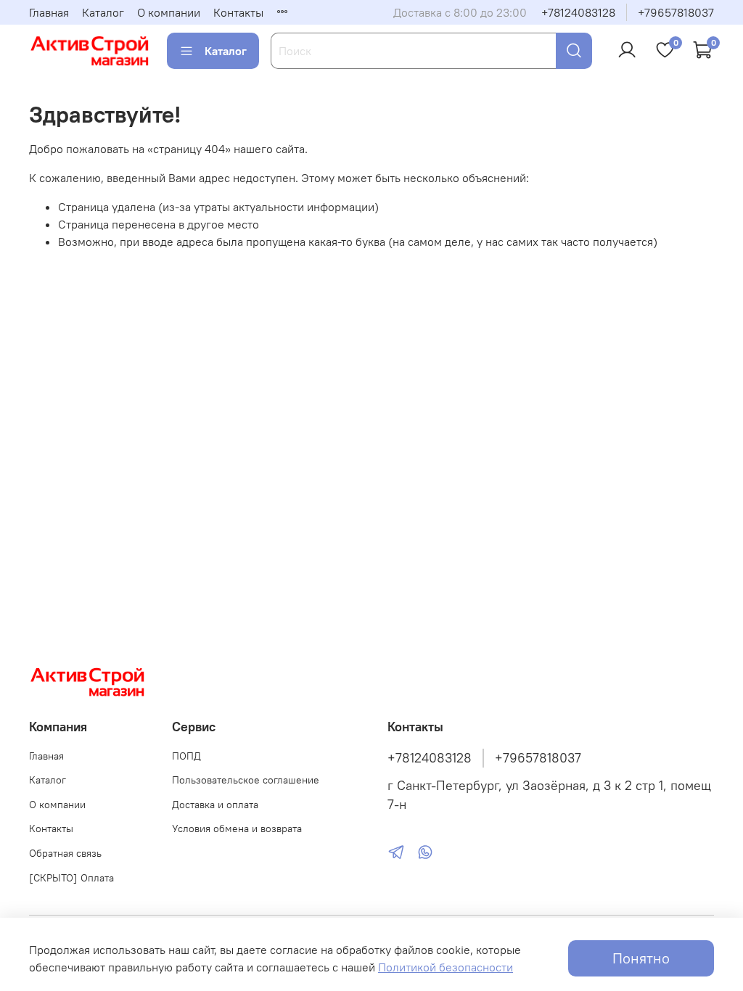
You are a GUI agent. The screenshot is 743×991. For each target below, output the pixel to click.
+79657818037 (676, 12)
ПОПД (186, 755)
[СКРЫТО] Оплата (71, 877)
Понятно (641, 958)
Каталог (103, 12)
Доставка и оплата (215, 804)
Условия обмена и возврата (237, 828)
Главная (49, 12)
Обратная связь (65, 853)
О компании (168, 12)
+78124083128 (578, 12)
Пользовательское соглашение (245, 779)
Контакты (238, 12)
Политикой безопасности (445, 967)
